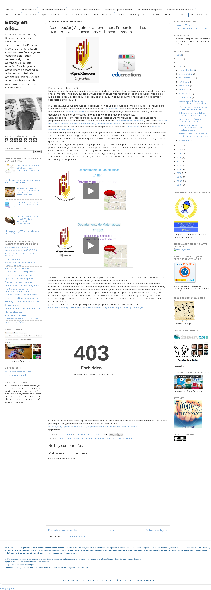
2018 (179, 66)
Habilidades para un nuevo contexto (191, 28)
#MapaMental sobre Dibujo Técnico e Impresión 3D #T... (193, 114)
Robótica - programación (119, 9)
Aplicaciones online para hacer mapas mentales (20, 263)
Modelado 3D (28, 9)
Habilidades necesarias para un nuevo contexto (28, 203)
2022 (179, 55)
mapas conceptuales (77, 14)
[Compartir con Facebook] (118, 434)
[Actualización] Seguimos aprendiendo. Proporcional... (193, 102)
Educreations (111, 108)
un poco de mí (199, 14)
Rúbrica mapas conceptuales (19, 282)
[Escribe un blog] (113, 434)
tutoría (182, 14)
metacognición (137, 14)
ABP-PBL (11, 9)
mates (121, 14)
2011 (179, 169)
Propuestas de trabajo (53, 9)
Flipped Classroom (14, 312)
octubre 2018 (186, 74)
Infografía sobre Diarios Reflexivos (21, 294)
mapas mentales (103, 14)
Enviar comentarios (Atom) (74, 536)
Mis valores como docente (18, 372)
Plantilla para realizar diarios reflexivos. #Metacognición (18, 290)
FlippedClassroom (74, 111)
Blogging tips (7, 588)
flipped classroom (51, 14)
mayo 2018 (184, 86)
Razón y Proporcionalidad (129, 120)
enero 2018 (185, 141)
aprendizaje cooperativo (180, 9)
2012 (179, 165)
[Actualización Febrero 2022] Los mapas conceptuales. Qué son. (28, 167)
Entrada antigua (156, 530)
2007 (180, 185)
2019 (179, 63)
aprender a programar (150, 9)
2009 (180, 177)
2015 (179, 153)
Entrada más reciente (62, 530)
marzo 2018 (185, 93)
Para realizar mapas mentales (19, 275)
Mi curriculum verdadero (17, 375)
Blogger (150, 580)
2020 (180, 59)
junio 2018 (184, 82)
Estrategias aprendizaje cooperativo (22, 301)
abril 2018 (184, 89)
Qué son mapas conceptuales (19, 278)
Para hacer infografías (15, 315)
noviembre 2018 (187, 70)
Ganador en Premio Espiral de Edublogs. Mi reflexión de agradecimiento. (28, 191)
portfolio (155, 14)
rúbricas (169, 14)
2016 (179, 149)
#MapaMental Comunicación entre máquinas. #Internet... (193, 135)
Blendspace (133, 126)
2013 (179, 161)
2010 (179, 173)
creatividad (31, 14)
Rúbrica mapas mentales (17, 268)
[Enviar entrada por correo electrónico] (105, 434)
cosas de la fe (12, 14)
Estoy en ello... (16, 25)
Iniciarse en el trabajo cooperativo (21, 298)
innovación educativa (94, 438)
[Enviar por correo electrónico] (110, 434)
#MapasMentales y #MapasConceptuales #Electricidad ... (190, 127)
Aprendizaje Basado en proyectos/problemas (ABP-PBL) (21, 248)
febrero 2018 (185, 97)
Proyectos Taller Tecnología (85, 9)
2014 (179, 157)
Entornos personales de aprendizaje (22, 308)
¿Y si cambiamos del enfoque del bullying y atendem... (193, 108)
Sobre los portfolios (14, 322)
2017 (179, 145)
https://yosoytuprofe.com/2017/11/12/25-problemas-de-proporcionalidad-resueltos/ (92, 426)
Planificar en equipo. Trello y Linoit (21, 319)
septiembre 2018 (187, 78)
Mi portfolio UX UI (182, 25)
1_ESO (61, 438)
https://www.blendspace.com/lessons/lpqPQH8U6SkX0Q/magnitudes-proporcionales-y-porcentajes (95, 307)
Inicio (111, 530)
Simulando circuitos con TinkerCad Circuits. (190, 120)
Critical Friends (12, 305)
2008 (180, 181)
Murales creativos (13, 259)
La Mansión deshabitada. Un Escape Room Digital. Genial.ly (22, 181)
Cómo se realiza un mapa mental (21, 272)
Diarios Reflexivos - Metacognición (22, 285)
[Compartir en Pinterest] (121, 434)
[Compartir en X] (116, 434)
